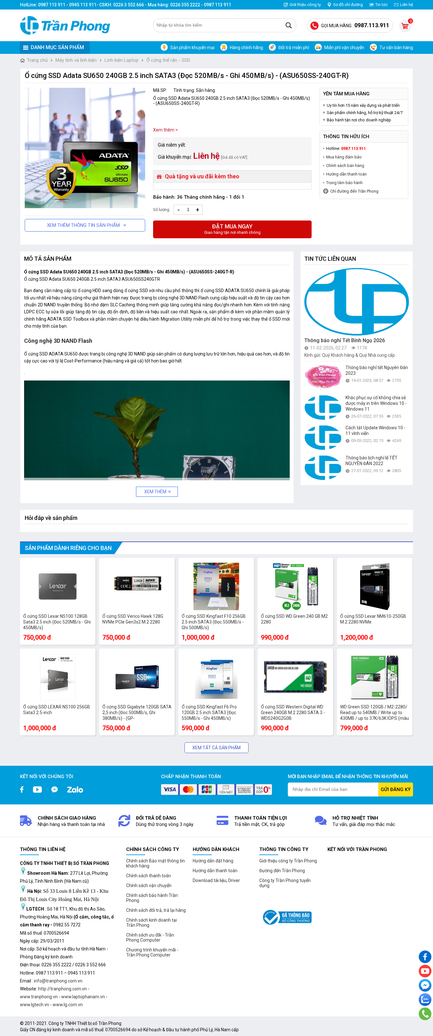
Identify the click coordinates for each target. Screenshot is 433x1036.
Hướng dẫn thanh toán (346, 174)
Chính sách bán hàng (345, 165)
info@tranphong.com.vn (58, 980)
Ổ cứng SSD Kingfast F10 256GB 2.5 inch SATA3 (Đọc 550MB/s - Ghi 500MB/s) (214, 622)
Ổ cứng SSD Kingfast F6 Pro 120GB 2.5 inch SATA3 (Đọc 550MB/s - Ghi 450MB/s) (209, 712)
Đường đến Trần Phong (282, 870)
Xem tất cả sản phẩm (216, 747)
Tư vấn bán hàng (396, 47)
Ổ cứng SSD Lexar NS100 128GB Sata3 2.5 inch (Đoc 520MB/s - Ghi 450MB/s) (57, 622)
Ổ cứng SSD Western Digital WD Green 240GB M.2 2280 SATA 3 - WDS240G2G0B (293, 712)
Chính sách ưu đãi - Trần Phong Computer (150, 937)
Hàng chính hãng (246, 47)
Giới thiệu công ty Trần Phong (288, 860)
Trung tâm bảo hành (344, 182)
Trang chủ (37, 60)
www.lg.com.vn (68, 1004)
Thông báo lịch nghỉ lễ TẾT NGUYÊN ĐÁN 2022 (371, 460)
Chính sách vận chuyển (148, 885)
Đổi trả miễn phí (293, 47)
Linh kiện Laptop (122, 60)
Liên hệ (406, 4)
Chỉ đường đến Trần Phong (354, 191)
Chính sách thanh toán (148, 875)
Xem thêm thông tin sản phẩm (83, 225)
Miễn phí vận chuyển (344, 47)
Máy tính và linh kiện (76, 60)
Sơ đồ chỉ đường (348, 4)
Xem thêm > (165, 129)
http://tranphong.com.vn (62, 988)
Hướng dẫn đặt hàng (213, 860)
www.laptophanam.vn (83, 996)
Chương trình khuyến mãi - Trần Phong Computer (152, 952)
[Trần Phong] (67, 25)
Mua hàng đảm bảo (344, 157)
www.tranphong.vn (39, 996)
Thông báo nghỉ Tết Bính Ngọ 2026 (344, 340)
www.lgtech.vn (34, 1004)
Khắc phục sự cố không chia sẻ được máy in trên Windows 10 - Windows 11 (376, 403)
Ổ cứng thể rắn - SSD (168, 60)
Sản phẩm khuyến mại (192, 47)
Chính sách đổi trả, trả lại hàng (156, 910)
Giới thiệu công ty (305, 4)
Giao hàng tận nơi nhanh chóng (232, 229)
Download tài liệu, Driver (216, 880)
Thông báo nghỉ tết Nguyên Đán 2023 (377, 370)
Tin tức (381, 4)
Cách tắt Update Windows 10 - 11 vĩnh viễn (375, 430)
